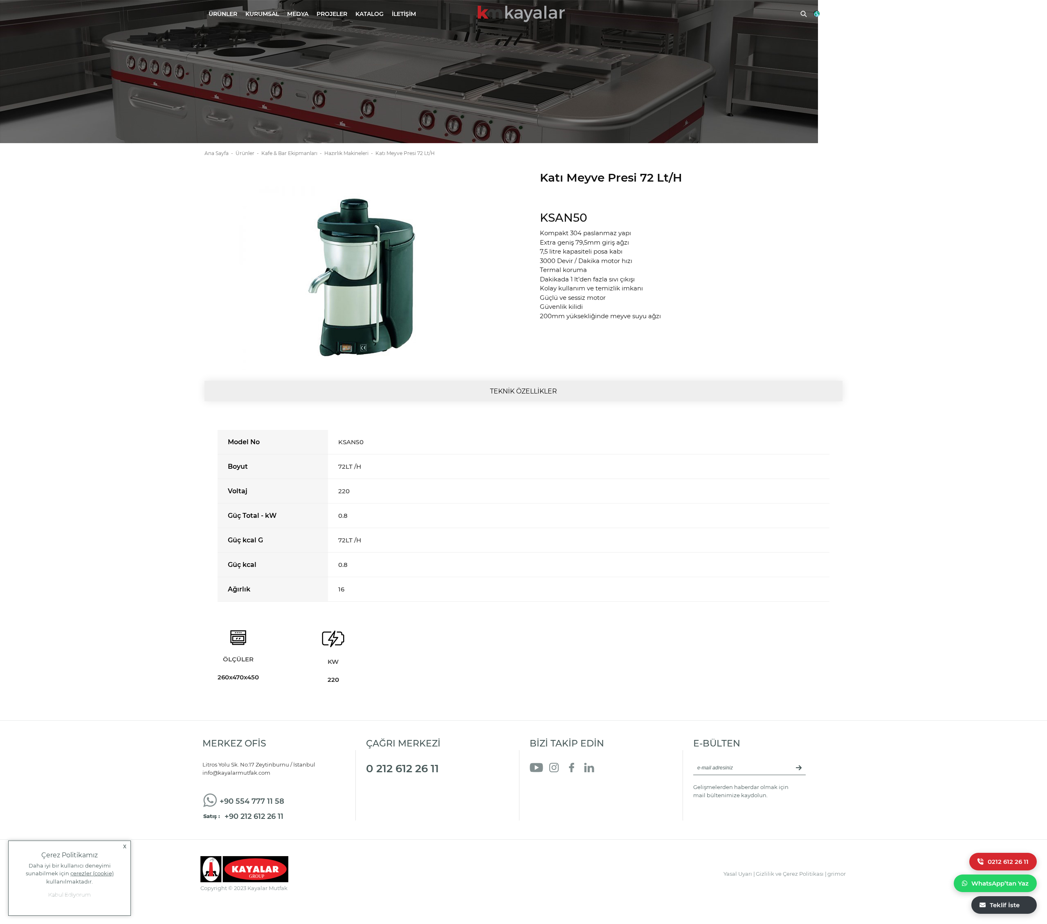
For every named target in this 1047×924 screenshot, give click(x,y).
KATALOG (369, 14)
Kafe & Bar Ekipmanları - (292, 153)
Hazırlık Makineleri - (349, 153)
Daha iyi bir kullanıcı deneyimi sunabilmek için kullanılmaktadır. (70, 873)
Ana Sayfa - (220, 153)
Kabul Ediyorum (69, 894)
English (832, 14)
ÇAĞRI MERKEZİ (403, 743)
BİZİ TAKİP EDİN (567, 743)
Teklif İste (1005, 905)
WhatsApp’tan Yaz (1000, 883)
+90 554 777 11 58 (252, 801)
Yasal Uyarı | (739, 873)
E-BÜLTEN (716, 743)
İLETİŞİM (404, 14)
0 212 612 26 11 (402, 768)
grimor (836, 873)
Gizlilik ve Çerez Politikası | (791, 873)
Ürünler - (248, 153)
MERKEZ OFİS (234, 743)
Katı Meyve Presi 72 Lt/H (405, 153)
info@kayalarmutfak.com (236, 772)
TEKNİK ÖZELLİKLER (523, 391)
